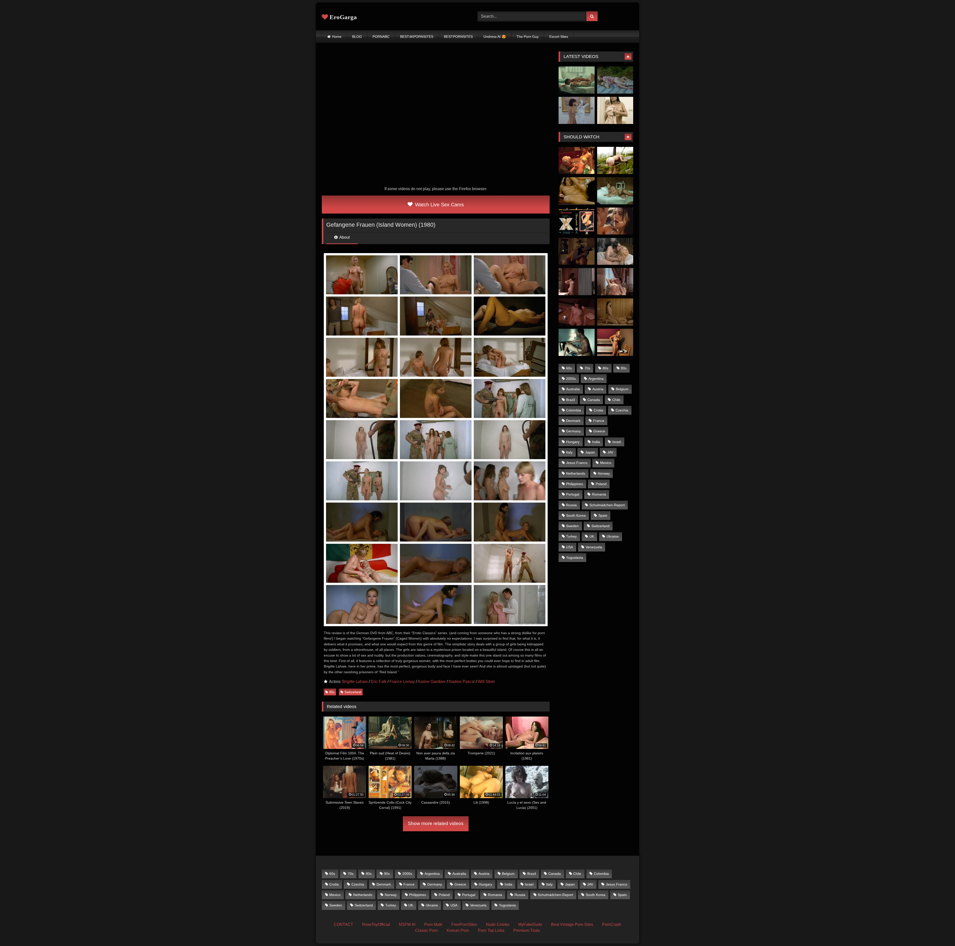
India (596, 442)
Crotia (598, 410)
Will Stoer (486, 681)
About (344, 237)
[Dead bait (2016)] (615, 160)
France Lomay (402, 681)
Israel (616, 442)
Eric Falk (378, 681)
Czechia (622, 410)
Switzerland (352, 692)
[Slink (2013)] (615, 342)
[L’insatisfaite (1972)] (615, 190)
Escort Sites (558, 37)
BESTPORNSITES (458, 37)
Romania (599, 494)
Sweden (572, 526)
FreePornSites (464, 924)
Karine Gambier (432, 681)
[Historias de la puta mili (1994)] (615, 80)
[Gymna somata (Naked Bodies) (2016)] (577, 281)
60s (569, 368)
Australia (573, 389)
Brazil (570, 400)
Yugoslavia (574, 557)
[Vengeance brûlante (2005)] (577, 312)
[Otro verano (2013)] (577, 251)
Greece (599, 431)
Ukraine (613, 536)
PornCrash (611, 924)
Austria (597, 389)
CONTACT (343, 924)
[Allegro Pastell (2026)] (577, 80)
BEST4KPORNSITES (416, 37)
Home (336, 37)
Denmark (573, 421)
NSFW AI (407, 924)
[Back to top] (939, 931)
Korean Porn (458, 930)
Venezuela (594, 547)
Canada (593, 400)
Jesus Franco (576, 463)
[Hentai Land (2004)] (577, 160)
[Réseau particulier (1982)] (577, 221)
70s (587, 368)
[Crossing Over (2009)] (577, 342)
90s (623, 368)
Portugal (572, 494)
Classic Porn (426, 930)
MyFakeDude (530, 924)
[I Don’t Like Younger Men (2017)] (615, 312)
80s (331, 692)
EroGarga (342, 17)
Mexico (605, 463)
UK (591, 536)
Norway (604, 473)
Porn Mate (433, 924)
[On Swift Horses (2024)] (615, 221)
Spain (602, 515)
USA (569, 547)
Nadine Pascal (462, 681)
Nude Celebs (497, 924)
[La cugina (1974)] (615, 281)
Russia (571, 505)
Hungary (572, 442)
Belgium (622, 389)
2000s (571, 379)
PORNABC (381, 37)
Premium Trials (526, 930)
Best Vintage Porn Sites (572, 924)
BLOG (357, 37)
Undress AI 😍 (494, 37)
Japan (590, 452)
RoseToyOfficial (376, 924)
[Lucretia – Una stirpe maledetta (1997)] (577, 190)
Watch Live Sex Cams (439, 204)
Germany (573, 431)
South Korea (576, 515)
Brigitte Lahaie (355, 681)
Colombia (573, 410)
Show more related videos (436, 823)
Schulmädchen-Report (607, 505)
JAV (610, 452)
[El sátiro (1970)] (615, 251)
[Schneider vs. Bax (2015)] (615, 110)
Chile (616, 400)
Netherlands (575, 473)
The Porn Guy (528, 37)
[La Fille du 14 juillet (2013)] (577, 110)
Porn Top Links (491, 930)
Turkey (571, 536)
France (598, 421)
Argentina (596, 379)
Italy (569, 452)
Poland (601, 484)
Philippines (574, 484)
